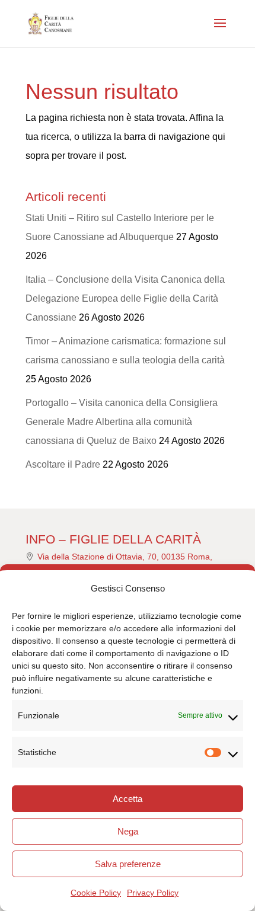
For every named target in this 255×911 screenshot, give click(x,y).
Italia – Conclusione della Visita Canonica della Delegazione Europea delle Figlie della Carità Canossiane (125, 298)
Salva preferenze (128, 864)
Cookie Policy (96, 892)
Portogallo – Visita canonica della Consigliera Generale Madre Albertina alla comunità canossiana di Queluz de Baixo (122, 422)
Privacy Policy (153, 892)
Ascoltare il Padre (63, 464)
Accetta (127, 799)
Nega (127, 831)
